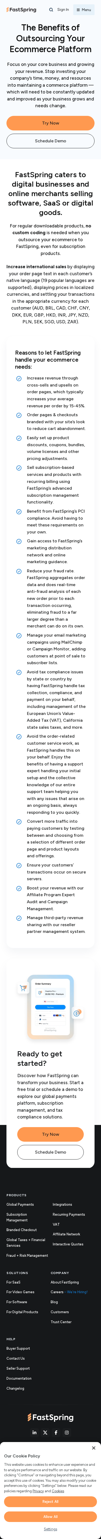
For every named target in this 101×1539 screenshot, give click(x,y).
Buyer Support (18, 1348)
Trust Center (67, 1322)
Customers (60, 1312)
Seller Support (23, 1369)
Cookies (58, 1491)
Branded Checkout (21, 1230)
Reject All (50, 1502)
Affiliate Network (66, 1234)
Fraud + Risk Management (27, 1256)
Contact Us (15, 1358)
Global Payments (20, 1204)
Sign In (63, 9)
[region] (50, 1490)
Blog (54, 1302)
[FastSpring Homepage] (50, 1417)
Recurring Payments (69, 1214)
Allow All (50, 1517)
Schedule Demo (50, 140)
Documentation (24, 1379)
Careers (69, 1292)
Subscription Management (16, 1217)
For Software (16, 1302)
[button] (51, 10)
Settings (50, 1529)
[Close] (94, 1448)
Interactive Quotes (68, 1244)
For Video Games (20, 1292)
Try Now (50, 123)
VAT (56, 1224)
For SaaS (13, 1282)
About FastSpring (65, 1282)
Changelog (21, 1389)
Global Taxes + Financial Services (25, 1243)
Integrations (62, 1204)
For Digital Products (22, 1312)
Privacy (38, 1491)
